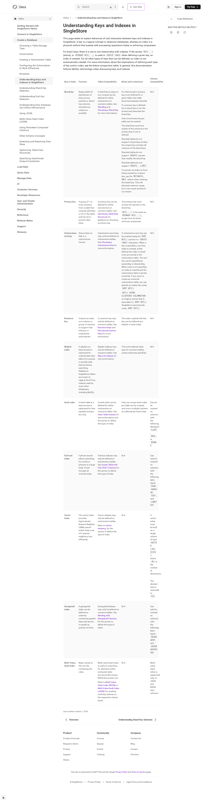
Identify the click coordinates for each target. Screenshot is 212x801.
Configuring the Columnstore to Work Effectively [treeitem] (34, 67)
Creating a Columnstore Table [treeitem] (35, 59)
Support (21, 226)
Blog (133, 744)
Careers (134, 749)
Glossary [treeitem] (22, 232)
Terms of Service (138, 772)
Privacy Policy (121, 772)
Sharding (102, 107)
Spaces (100, 744)
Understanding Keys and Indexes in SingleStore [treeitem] (32, 81)
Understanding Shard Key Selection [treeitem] (32, 89)
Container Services (27, 189)
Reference (22, 215)
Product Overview (71, 738)
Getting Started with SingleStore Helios (28, 27)
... (73, 18)
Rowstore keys (104, 327)
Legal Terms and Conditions (139, 782)
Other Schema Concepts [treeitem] (32, 135)
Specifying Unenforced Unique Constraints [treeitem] (31, 160)
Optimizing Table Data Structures (31, 151)
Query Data (23, 172)
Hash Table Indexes (107, 414)
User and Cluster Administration (26, 202)
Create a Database (27, 40)
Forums (100, 738)
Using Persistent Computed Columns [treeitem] (33, 128)
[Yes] (171, 32)
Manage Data (24, 178)
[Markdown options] (171, 18)
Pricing (66, 749)
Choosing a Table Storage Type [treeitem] (33, 47)
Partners (135, 754)
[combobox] (168, 7)
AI (18, 183)
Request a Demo (70, 744)
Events (100, 749)
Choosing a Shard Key (108, 110)
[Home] (19, 7)
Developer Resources (28, 195)
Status (66, 760)
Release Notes (25, 220)
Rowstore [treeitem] (24, 73)
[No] (178, 32)
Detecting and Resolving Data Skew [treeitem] (35, 143)
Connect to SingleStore (29, 34)
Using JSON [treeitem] (25, 113)
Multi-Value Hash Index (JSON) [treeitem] (31, 120)
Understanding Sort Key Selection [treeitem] (31, 97)
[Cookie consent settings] (3, 798)
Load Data (22, 166)
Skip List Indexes (105, 356)
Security (21, 209)
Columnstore (26, 54)
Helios (66, 18)
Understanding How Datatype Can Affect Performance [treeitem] (34, 106)
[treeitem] (33, 27)
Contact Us (136, 738)
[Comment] (184, 32)
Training (100, 754)
